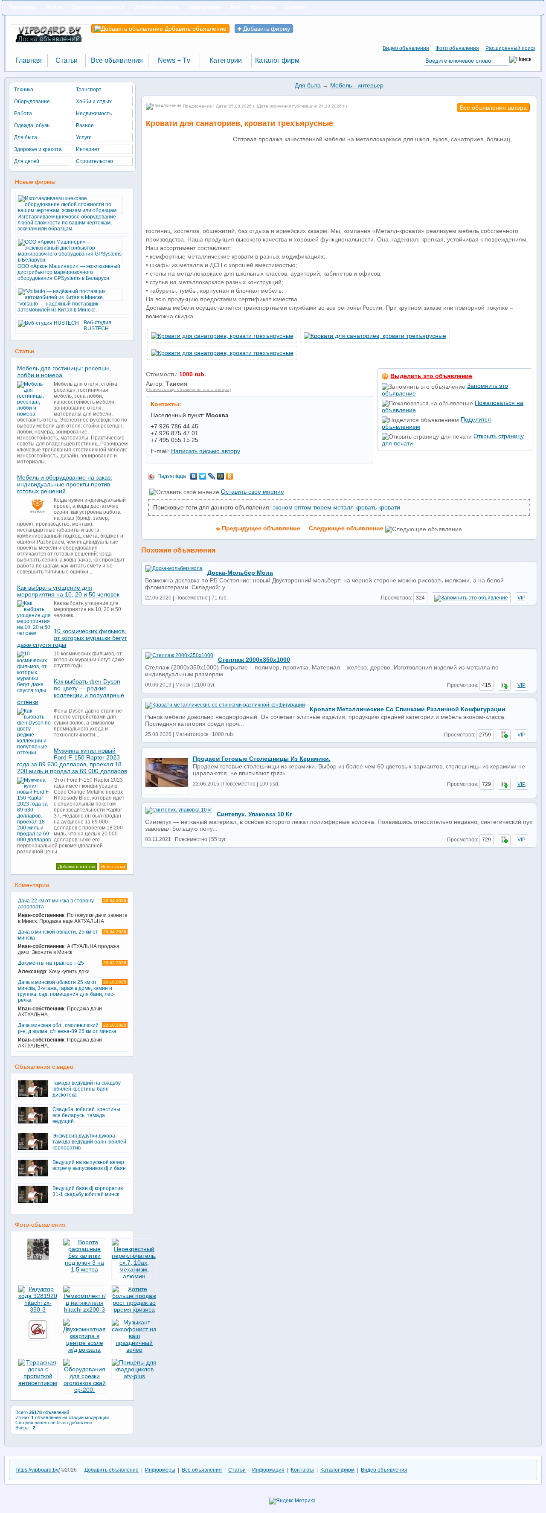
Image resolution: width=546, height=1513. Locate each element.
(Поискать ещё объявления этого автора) (188, 389)
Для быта (308, 85)
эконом (283, 507)
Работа (23, 113)
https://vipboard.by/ (38, 1470)
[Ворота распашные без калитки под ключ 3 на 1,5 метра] (84, 1269)
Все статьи (113, 866)
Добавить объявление (195, 28)
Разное (85, 125)
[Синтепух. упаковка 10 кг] (181, 810)
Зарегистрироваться (98, 7)
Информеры (205, 7)
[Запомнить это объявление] (471, 598)
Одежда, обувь (31, 125)
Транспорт (89, 90)
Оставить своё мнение (252, 491)
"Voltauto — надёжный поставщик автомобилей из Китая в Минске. (57, 307)
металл (343, 507)
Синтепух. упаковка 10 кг (254, 814)
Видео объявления (406, 48)
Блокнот (295, 7)
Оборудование (32, 102)
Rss (236, 7)
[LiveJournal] (211, 476)
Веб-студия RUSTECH (97, 326)
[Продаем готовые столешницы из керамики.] (169, 793)
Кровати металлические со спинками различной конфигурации (407, 709)
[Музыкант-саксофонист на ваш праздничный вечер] (134, 1349)
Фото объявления (457, 48)
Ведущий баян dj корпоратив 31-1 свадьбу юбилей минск (87, 1191)
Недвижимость (94, 113)
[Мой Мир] (220, 476)
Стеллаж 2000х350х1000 (254, 659)
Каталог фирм (337, 1470)
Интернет (88, 149)
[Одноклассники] (229, 476)
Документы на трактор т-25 (72, 967)
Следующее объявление (346, 528)
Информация (268, 1470)
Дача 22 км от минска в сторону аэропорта (73, 911)
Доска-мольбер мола (240, 572)
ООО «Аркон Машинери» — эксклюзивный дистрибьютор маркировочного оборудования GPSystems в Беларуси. (68, 272)
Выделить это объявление (431, 375)
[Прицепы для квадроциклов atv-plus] (134, 1376)
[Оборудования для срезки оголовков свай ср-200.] (84, 1389)
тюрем (322, 507)
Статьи (237, 1470)
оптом (302, 507)
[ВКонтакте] (193, 476)
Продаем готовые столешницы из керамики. (262, 758)
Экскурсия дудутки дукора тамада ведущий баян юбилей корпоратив (89, 1142)
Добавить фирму (265, 28)
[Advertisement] (188, 184)
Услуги (84, 137)
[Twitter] (202, 476)
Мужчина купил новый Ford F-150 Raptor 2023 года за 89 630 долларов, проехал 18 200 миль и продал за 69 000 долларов (72, 760)
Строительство (94, 161)
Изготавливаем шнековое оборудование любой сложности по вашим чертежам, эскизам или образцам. (66, 223)
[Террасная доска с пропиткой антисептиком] (37, 1382)
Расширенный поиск (510, 48)
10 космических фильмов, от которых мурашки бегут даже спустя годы (72, 638)
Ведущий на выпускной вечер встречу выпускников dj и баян (89, 1165)
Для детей (26, 161)
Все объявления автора (493, 107)
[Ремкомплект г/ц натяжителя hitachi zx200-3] (84, 1309)
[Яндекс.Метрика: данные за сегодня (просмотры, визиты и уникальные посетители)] (292, 1501)
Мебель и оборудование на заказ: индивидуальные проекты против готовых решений (64, 484)
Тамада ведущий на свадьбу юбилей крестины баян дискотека (86, 1089)
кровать (366, 507)
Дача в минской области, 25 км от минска (72, 942)
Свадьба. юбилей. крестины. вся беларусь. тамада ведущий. (87, 1115)
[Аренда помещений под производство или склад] (38, 1341)
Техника (23, 90)
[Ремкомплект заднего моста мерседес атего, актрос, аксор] (38, 1260)
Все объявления (202, 1470)
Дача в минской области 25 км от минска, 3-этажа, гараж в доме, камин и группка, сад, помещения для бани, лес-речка (72, 998)
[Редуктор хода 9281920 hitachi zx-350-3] (37, 1309)
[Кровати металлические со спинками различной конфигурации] (227, 705)
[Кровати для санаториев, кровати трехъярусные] (222, 335)
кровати (389, 507)
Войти (54, 7)
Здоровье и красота (38, 149)
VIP (521, 598)
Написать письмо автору (205, 451)
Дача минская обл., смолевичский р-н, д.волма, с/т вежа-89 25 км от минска (72, 1035)
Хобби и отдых (94, 102)
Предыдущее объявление (261, 528)
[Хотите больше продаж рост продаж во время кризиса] (134, 1309)
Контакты (263, 7)
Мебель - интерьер (356, 85)
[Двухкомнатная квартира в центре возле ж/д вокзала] (84, 1349)
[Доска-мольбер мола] (176, 568)
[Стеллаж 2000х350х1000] (181, 655)
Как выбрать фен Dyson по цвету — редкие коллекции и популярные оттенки (70, 691)
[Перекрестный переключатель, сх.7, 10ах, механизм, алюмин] (134, 1276)
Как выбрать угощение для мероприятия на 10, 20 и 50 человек (68, 591)
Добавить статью (157, 7)
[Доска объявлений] (49, 44)
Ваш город (22, 7)
